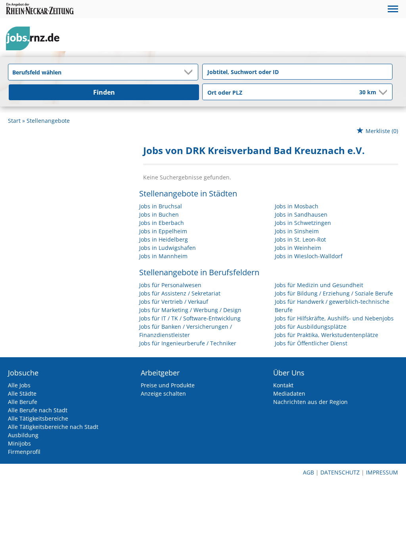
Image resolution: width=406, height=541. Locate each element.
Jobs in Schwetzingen (303, 223)
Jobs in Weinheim (298, 247)
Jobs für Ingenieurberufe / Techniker (187, 343)
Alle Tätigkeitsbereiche (38, 418)
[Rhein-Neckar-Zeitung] (35, 38)
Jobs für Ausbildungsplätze (311, 326)
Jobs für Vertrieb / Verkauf (173, 301)
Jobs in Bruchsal (160, 206)
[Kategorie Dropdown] (190, 72)
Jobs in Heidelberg (163, 239)
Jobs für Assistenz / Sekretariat (179, 293)
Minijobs (19, 443)
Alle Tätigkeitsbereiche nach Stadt (53, 427)
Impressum (382, 472)
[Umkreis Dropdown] (382, 92)
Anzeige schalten (163, 393)
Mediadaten (289, 393)
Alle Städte (22, 393)
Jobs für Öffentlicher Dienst (311, 343)
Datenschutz (340, 472)
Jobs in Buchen (159, 214)
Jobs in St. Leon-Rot (300, 239)
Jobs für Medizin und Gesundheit (319, 285)
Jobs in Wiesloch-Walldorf (309, 256)
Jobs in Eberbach (161, 223)
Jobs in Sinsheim (297, 231)
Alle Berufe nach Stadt (37, 410)
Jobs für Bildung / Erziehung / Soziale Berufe (334, 293)
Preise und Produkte (168, 385)
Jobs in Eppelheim (163, 231)
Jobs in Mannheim (163, 256)
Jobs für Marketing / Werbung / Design (190, 310)
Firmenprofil (24, 451)
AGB (308, 472)
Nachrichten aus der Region (310, 402)
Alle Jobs (19, 385)
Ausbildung (23, 435)
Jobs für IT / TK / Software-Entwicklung (190, 318)
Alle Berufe (22, 402)
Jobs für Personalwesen (170, 285)
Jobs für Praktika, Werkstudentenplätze (326, 335)
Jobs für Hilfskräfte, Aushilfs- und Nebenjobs (334, 318)
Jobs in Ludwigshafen (167, 247)
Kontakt (283, 385)
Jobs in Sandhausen (301, 214)
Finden (104, 92)
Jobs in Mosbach (296, 206)
